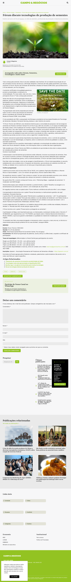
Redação (8, 62)
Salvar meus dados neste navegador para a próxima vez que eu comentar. (26, 347)
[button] (3, 3)
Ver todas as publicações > (11, 423)
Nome (5, 325)
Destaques (18, 12)
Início (4, 12)
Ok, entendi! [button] (14, 576)
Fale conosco (40, 537)
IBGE (4, 537)
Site (4, 340)
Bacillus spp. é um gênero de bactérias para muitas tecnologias (24, 265)
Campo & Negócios (12, 61)
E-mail (5, 333)
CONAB (5, 540)
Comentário (7, 306)
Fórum (5, 271)
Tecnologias (21, 271)
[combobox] (9, 361)
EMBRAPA (5, 542)
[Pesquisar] (17, 361)
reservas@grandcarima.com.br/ (55, 246)
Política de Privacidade (43, 540)
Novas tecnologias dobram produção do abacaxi (20, 267)
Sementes (13, 271)
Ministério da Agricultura (9, 544)
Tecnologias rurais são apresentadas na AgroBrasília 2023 (23, 263)
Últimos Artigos (10, 12)
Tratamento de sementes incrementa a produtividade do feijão (24, 261)
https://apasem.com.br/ (61, 251)
